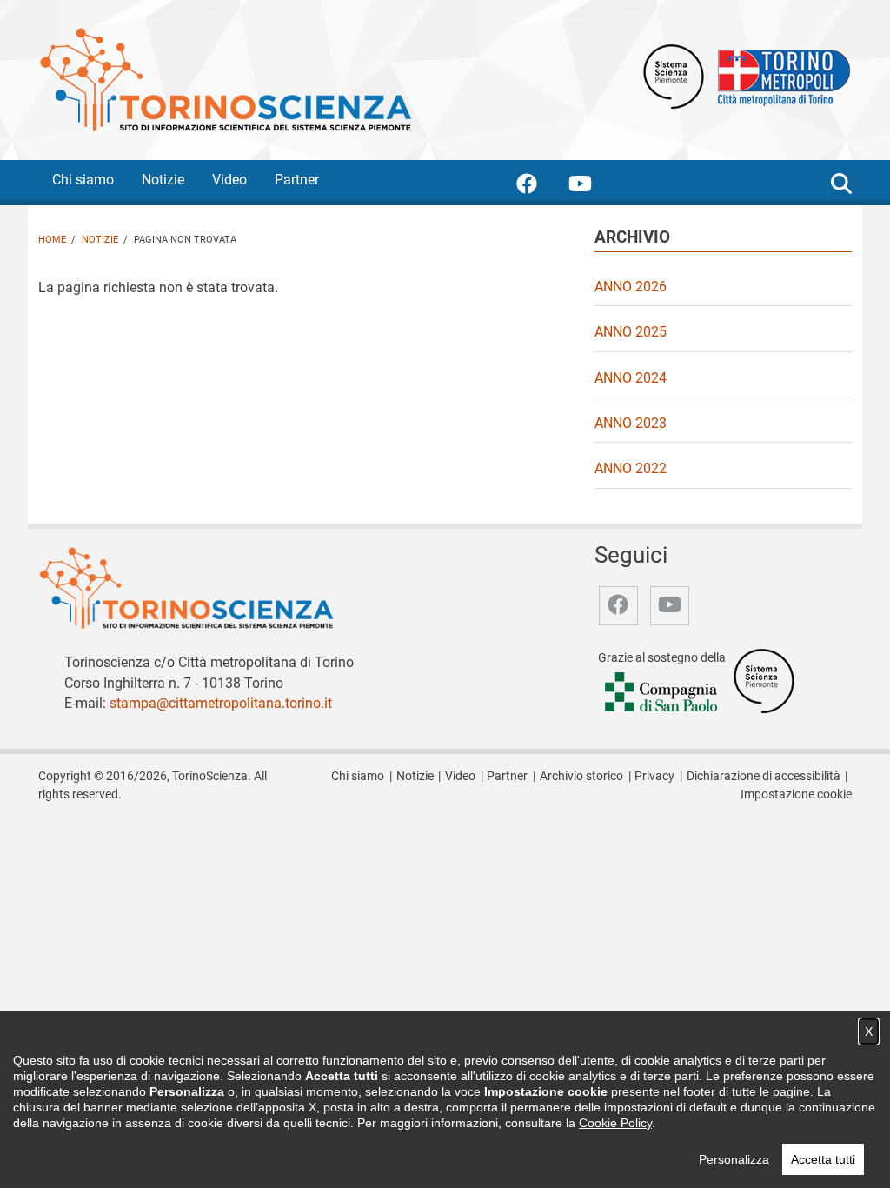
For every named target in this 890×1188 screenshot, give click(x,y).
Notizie (163, 179)
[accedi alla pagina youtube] (594, 186)
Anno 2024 (630, 378)
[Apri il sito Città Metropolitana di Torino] (779, 75)
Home (52, 239)
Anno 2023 (630, 423)
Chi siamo (83, 179)
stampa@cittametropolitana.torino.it (221, 703)
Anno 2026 (630, 286)
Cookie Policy (615, 1123)
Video (229, 179)
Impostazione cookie (796, 794)
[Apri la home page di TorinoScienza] (225, 78)
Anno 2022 (630, 468)
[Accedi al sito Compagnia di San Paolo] (662, 692)
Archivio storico (581, 776)
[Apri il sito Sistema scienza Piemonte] (673, 75)
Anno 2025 (630, 332)
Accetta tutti (823, 1159)
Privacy (654, 776)
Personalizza (734, 1159)
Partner (297, 179)
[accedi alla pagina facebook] (540, 186)
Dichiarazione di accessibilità (763, 776)
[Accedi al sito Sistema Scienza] (764, 679)
